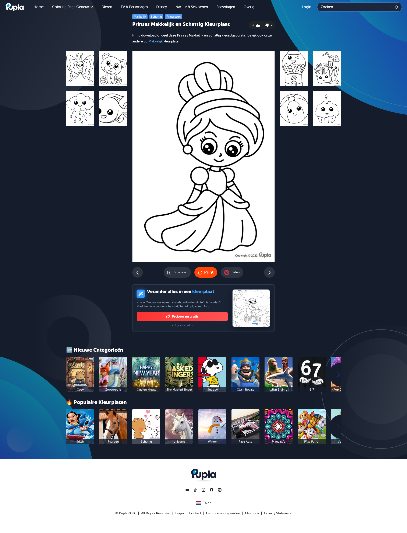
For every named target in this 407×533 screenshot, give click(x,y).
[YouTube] (187, 490)
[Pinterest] (220, 490)
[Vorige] (137, 272)
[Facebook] (211, 490)
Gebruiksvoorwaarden (223, 513)
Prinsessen (174, 16)
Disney (161, 7)
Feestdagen (225, 7)
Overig (249, 7)
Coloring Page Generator (72, 7)
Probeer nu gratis (185, 316)
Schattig (156, 16)
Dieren (107, 7)
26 (253, 25)
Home (38, 7)
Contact (195, 513)
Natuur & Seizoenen (192, 7)
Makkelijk (140, 16)
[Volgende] (269, 272)
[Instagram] (203, 490)
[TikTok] (195, 490)
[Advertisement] (96, 194)
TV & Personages (134, 7)
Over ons (252, 513)
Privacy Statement (278, 513)
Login (306, 7)
